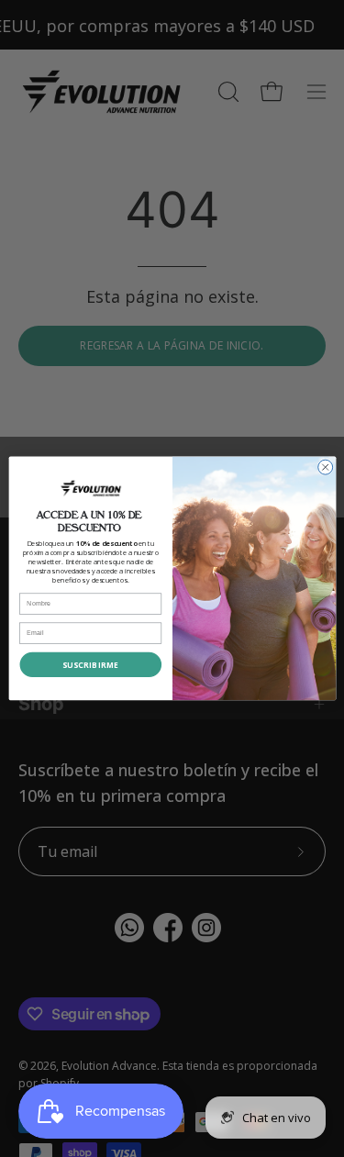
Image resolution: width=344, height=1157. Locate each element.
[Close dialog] (324, 467)
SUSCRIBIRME (90, 665)
